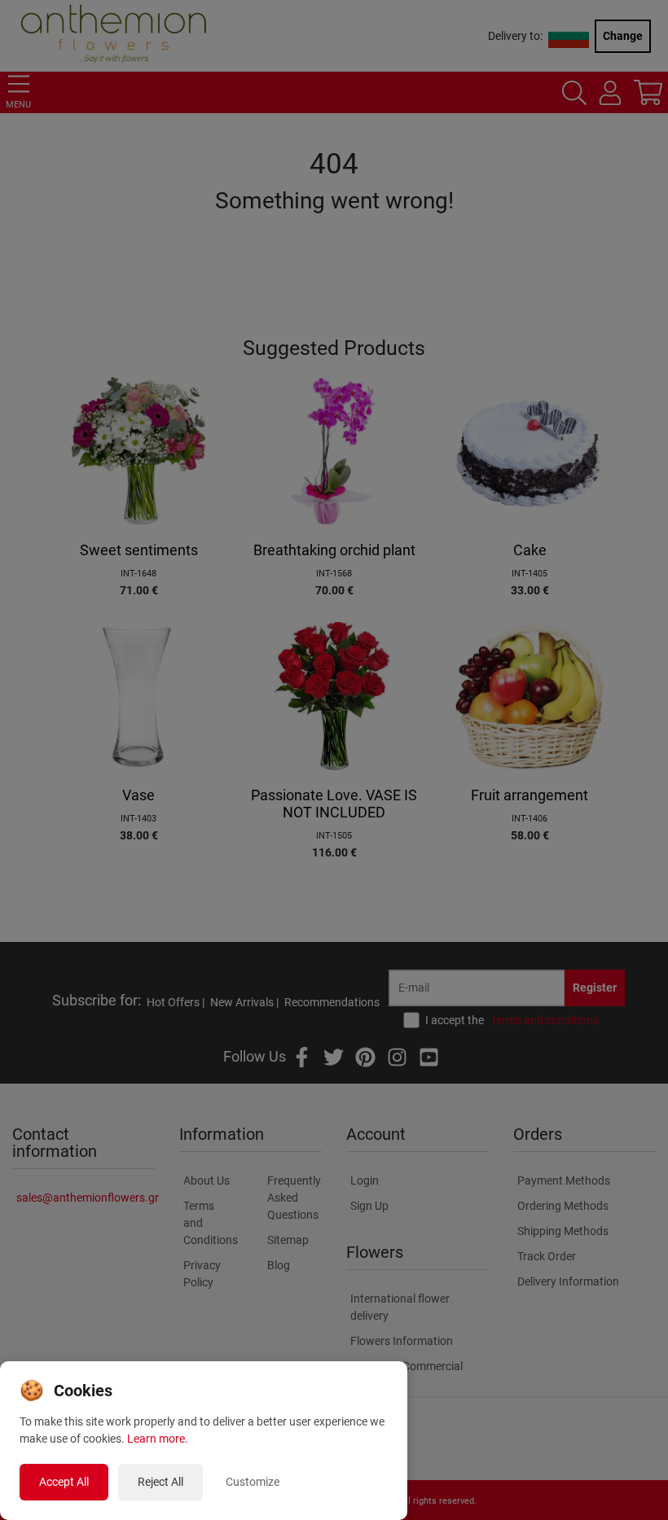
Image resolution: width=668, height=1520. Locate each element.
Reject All (160, 1481)
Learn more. (157, 1438)
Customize (252, 1481)
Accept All (64, 1481)
